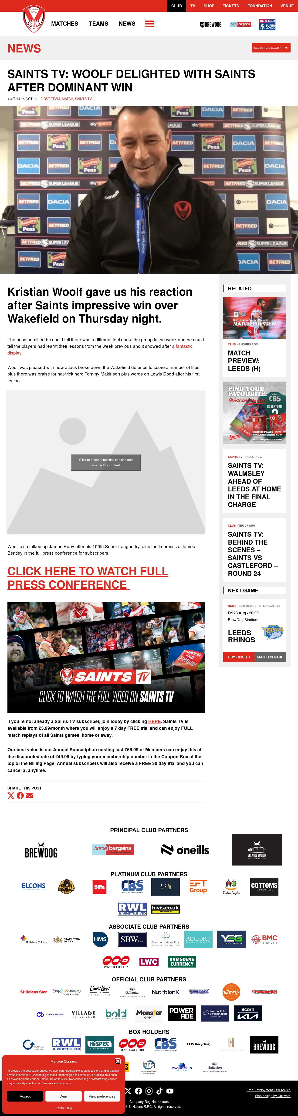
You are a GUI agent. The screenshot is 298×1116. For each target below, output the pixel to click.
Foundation (259, 5)
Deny (64, 1096)
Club (176, 5)
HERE (154, 721)
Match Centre (270, 657)
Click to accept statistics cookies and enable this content (106, 462)
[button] (117, 1061)
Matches (64, 23)
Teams (98, 23)
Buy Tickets (239, 657)
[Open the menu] (149, 24)
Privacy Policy (63, 1107)
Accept (25, 1096)
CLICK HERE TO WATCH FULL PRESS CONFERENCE (87, 577)
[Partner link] (41, 849)
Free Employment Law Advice (269, 1090)
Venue (287, 5)
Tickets (231, 5)
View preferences (102, 1096)
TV (192, 5)
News (127, 23)
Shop (209, 5)
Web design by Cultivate (273, 1095)
